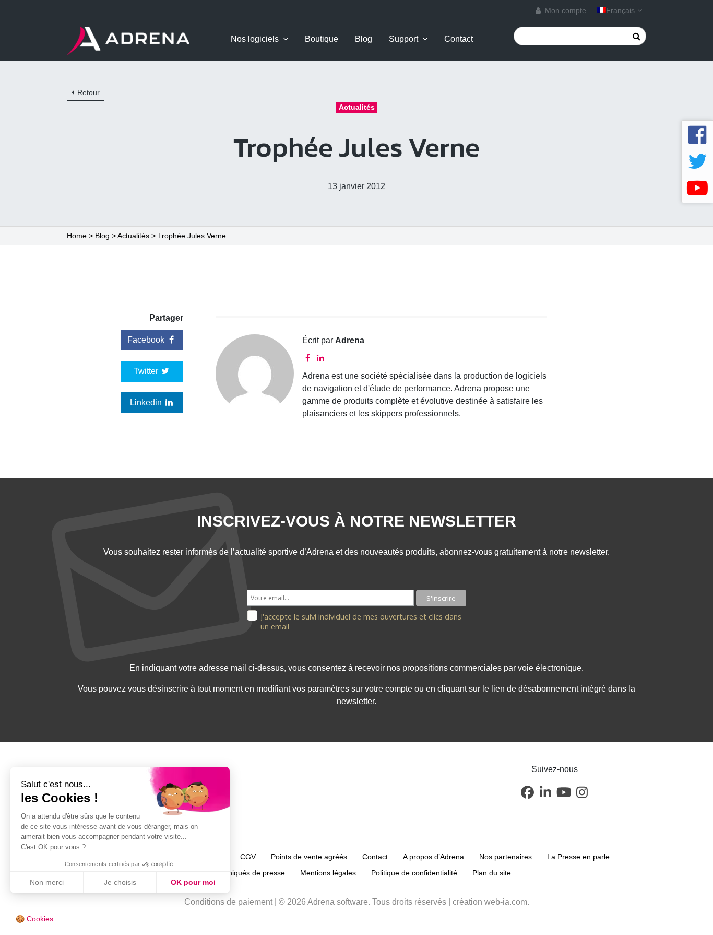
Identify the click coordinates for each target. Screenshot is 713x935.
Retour (88, 92)
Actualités (133, 235)
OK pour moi (193, 882)
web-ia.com (505, 901)
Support (403, 39)
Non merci (47, 882)
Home (77, 235)
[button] (527, 792)
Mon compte (564, 10)
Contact (458, 39)
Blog (363, 39)
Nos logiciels (255, 39)
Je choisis (120, 882)
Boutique (321, 39)
